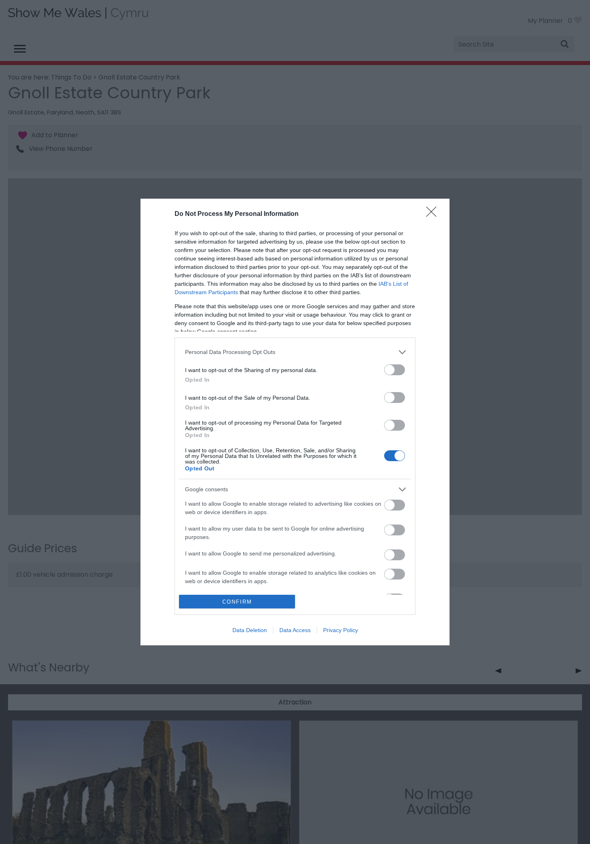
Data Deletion (249, 630)
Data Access (295, 630)
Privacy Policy (340, 630)
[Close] (433, 214)
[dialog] (295, 422)
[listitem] (295, 352)
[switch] (394, 369)
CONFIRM (237, 602)
